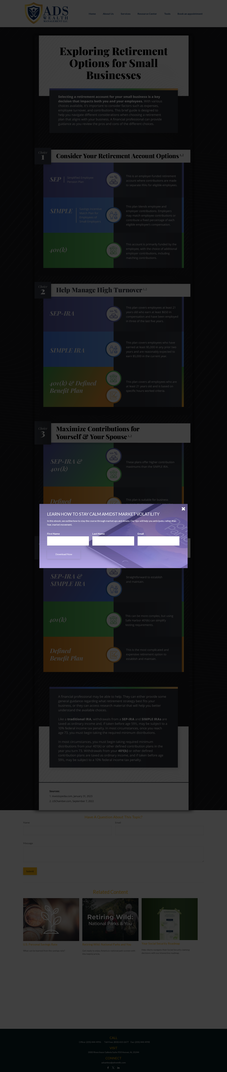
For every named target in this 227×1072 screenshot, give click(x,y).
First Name (53, 533)
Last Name (98, 533)
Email (141, 533)
